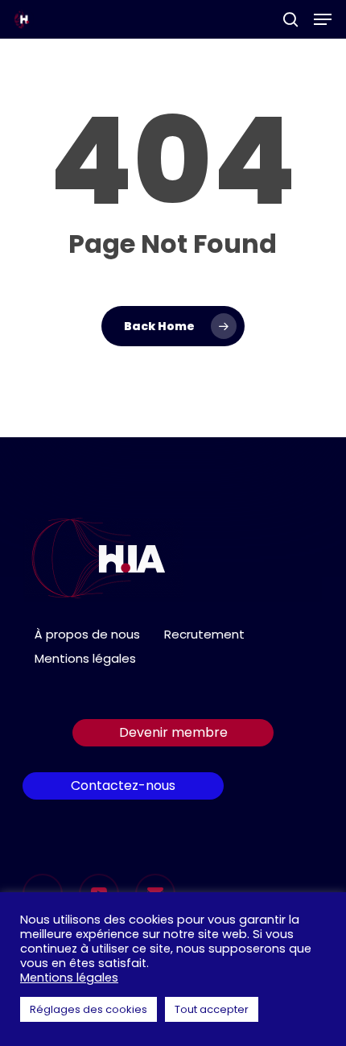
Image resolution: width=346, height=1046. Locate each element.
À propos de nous (87, 634)
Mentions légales (85, 658)
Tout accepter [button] (212, 1009)
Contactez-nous (123, 785)
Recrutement (204, 634)
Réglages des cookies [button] (88, 1009)
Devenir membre (173, 732)
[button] (323, 19)
